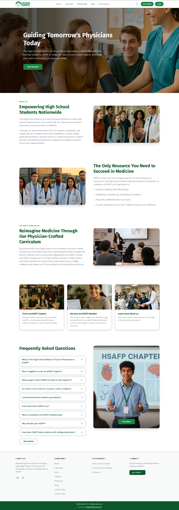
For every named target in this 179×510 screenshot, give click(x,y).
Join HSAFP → (137, 472)
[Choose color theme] (136, 4)
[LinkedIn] (17, 478)
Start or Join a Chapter (100, 463)
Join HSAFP (147, 4)
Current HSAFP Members (101, 468)
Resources (58, 481)
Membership (82, 4)
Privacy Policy (59, 489)
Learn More (126, 422)
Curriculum (69, 4)
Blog (93, 4)
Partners (57, 476)
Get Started (32, 67)
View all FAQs (28, 441)
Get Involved (104, 4)
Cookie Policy (59, 494)
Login (159, 4)
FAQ (55, 472)
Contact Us (96, 472)
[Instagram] (23, 478)
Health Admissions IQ (93, 507)
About (58, 4)
